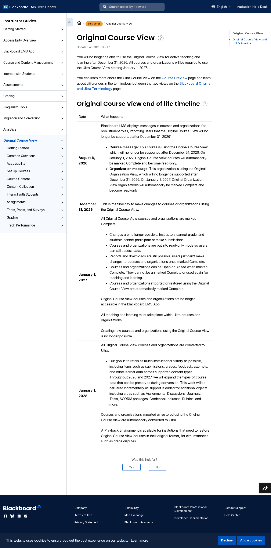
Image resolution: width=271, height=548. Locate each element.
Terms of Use (83, 515)
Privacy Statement (86, 522)
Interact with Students (19, 74)
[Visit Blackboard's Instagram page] (26, 516)
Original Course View (20, 140)
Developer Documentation (191, 518)
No (158, 467)
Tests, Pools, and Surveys (26, 210)
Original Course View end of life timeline (250, 41)
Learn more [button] (139, 540)
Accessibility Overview (19, 40)
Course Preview (174, 78)
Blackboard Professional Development (190, 508)
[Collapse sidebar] (70, 22)
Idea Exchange (134, 515)
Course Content (18, 179)
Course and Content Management (28, 63)
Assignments (16, 202)
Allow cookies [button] (251, 540)
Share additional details (144, 483)
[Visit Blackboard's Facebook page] (5, 516)
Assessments (13, 85)
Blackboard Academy (138, 522)
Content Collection (20, 187)
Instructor (94, 23)
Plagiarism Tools (15, 107)
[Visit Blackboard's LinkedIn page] (19, 516)
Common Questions (21, 156)
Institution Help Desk (252, 6)
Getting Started (14, 29)
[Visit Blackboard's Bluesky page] (12, 516)
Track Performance (21, 225)
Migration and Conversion (21, 118)
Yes (131, 467)
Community (131, 507)
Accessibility (16, 164)
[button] (62, 29)
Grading (9, 96)
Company (81, 507)
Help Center (232, 515)
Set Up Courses (18, 171)
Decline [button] (227, 540)
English (222, 6)
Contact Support (235, 507)
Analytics (10, 129)
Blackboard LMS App (19, 51)
